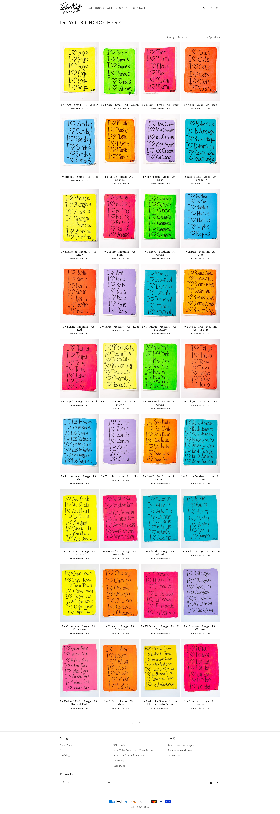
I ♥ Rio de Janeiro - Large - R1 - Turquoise (200, 478)
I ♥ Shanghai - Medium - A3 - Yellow (79, 253)
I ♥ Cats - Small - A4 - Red (200, 104)
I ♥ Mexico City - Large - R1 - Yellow (120, 403)
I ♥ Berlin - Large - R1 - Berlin (200, 551)
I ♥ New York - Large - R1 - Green (160, 403)
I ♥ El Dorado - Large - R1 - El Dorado (160, 628)
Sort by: (170, 37)
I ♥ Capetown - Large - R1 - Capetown (79, 628)
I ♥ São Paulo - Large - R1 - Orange (160, 478)
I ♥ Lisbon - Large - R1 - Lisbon (119, 703)
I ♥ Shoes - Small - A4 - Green (120, 104)
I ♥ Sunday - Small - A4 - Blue (79, 176)
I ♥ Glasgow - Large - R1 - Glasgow (200, 628)
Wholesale (119, 745)
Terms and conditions (180, 750)
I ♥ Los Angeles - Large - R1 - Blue (79, 478)
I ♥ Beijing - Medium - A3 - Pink (120, 253)
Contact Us (174, 755)
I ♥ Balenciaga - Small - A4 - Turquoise (200, 178)
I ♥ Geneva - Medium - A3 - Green (160, 253)
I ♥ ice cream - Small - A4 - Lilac (160, 178)
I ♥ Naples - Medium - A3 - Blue (201, 253)
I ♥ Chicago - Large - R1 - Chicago (120, 628)
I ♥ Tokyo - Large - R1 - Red (201, 401)
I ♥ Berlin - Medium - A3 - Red (79, 328)
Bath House (66, 745)
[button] (205, 8)
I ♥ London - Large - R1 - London (200, 703)
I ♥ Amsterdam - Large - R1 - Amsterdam (119, 553)
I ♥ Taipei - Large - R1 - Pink (79, 401)
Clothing (65, 755)
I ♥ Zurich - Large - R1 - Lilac (120, 476)
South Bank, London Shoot (129, 755)
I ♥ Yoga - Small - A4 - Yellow (79, 104)
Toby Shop (144, 807)
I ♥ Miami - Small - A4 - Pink (160, 104)
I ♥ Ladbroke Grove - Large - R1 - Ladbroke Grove (160, 703)
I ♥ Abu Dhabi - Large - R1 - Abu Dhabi (79, 553)
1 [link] (132, 722)
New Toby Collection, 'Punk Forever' (134, 750)
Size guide (119, 766)
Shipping (119, 760)
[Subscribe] (109, 782)
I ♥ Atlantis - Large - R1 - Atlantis (160, 553)
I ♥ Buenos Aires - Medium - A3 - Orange (201, 328)
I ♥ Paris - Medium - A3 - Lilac (119, 326)
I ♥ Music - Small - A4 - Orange (119, 178)
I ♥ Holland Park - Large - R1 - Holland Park (79, 703)
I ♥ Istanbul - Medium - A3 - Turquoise (160, 328)
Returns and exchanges (181, 745)
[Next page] (148, 723)
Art (61, 750)
